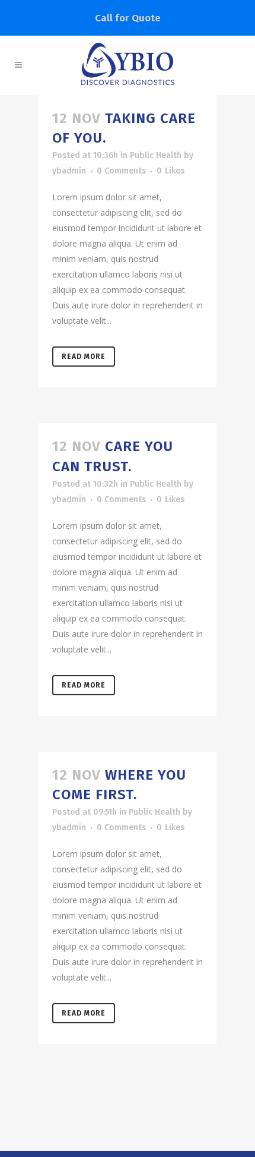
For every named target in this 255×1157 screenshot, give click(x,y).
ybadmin (69, 171)
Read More (84, 356)
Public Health (155, 155)
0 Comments (121, 171)
